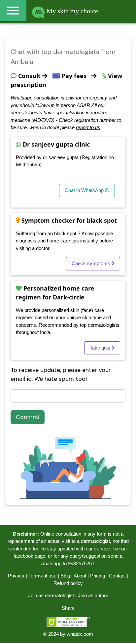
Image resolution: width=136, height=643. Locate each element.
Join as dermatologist (51, 595)
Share (68, 608)
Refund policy (68, 583)
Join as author (93, 595)
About (80, 575)
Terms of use (42, 575)
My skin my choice (71, 10)
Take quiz (101, 347)
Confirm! (27, 417)
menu (13, 10)
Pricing (97, 575)
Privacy (16, 575)
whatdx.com (80, 634)
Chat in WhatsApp (85, 190)
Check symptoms (92, 263)
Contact (117, 575)
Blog (65, 575)
